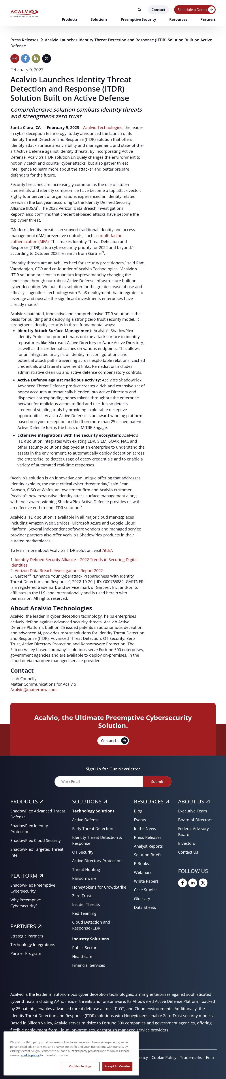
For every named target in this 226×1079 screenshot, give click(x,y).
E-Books (141, 863)
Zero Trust (81, 895)
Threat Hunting (86, 869)
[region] (71, 1053)
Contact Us (110, 740)
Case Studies (146, 889)
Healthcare (82, 956)
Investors (186, 843)
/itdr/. (107, 550)
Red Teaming (84, 913)
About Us (191, 801)
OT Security (82, 852)
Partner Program (25, 953)
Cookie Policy (164, 1057)
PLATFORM (24, 875)
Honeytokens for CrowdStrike (99, 887)
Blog (138, 811)
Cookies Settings (80, 1066)
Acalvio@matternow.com (33, 689)
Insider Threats (86, 904)
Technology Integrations (32, 944)
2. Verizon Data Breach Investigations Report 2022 (56, 570)
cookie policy (30, 1055)
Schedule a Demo (192, 9)
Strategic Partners (26, 936)
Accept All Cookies (117, 1066)
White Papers (146, 881)
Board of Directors (195, 819)
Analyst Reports (148, 846)
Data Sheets (145, 907)
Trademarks (191, 1057)
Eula (210, 1057)
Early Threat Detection (92, 828)
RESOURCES (149, 801)
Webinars (143, 872)
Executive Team (192, 811)
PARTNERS (23, 926)
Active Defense (86, 819)
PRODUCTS (24, 801)
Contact (158, 9)
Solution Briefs (147, 854)
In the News (145, 828)
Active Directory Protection (97, 860)
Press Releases (25, 39)
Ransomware (84, 878)
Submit (157, 781)
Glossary (142, 898)
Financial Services (88, 965)
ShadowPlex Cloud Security (35, 840)
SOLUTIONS (87, 801)
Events (140, 819)
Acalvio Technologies (102, 127)
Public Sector (84, 947)
